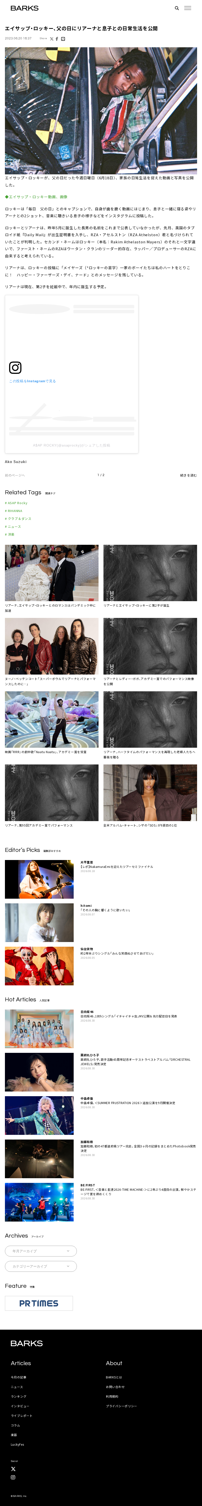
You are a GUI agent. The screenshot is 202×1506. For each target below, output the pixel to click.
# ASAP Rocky (16, 502)
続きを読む (188, 475)
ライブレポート (22, 1415)
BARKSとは (114, 1377)
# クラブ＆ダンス (18, 518)
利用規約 (112, 1396)
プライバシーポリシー (121, 1406)
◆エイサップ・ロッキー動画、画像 (36, 196)
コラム (15, 1425)
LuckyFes (17, 1444)
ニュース (17, 1387)
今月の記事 (19, 1377)
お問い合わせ (115, 1387)
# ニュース (13, 526)
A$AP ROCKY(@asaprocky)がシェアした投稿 (71, 445)
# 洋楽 (10, 534)
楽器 (14, 1435)
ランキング (19, 1396)
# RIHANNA (13, 510)
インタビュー (20, 1406)
